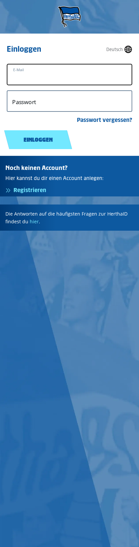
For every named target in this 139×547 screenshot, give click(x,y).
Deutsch (114, 49)
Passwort (24, 101)
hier (34, 221)
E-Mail (18, 69)
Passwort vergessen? (104, 120)
